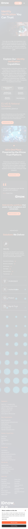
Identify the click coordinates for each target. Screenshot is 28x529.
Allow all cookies (14, 522)
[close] (25, 510)
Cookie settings (14, 525)
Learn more (4, 519)
